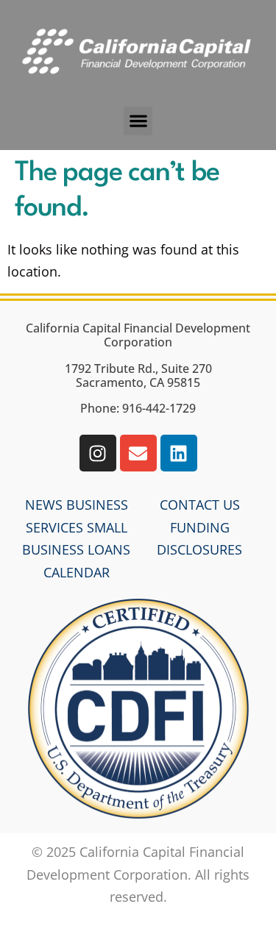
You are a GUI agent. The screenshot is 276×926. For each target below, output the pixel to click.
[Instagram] (97, 453)
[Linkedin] (178, 453)
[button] (138, 121)
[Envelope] (138, 453)
